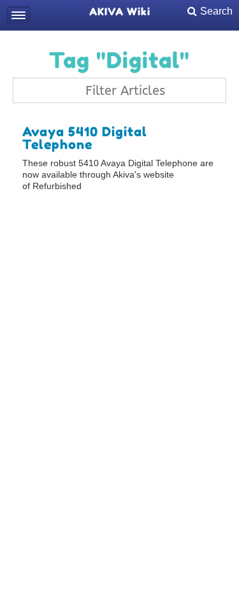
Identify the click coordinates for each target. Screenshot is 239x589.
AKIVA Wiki (119, 11)
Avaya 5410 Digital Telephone (84, 138)
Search (216, 11)
